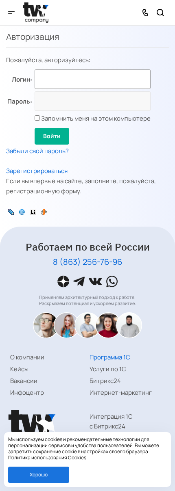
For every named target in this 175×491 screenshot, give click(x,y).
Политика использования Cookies (47, 457)
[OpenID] (43, 211)
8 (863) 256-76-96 (87, 262)
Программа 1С (110, 357)
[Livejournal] (11, 211)
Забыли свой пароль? (37, 151)
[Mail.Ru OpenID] (22, 211)
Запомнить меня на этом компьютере (95, 118)
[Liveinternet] (32, 211)
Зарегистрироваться (37, 171)
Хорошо (39, 474)
